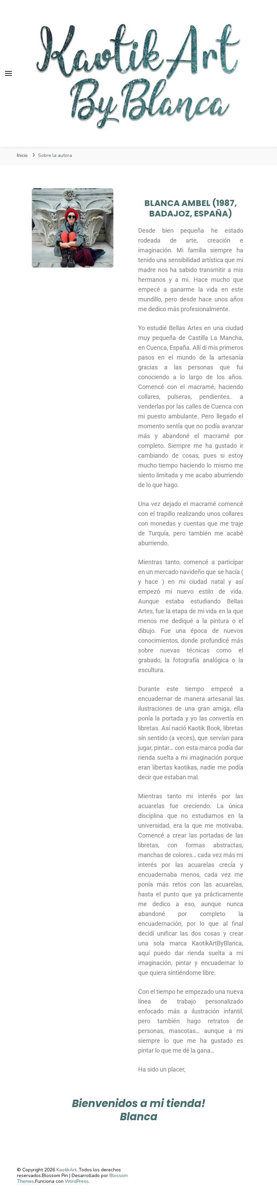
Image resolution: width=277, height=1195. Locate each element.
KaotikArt (66, 1170)
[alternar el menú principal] (8, 73)
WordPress (77, 1181)
